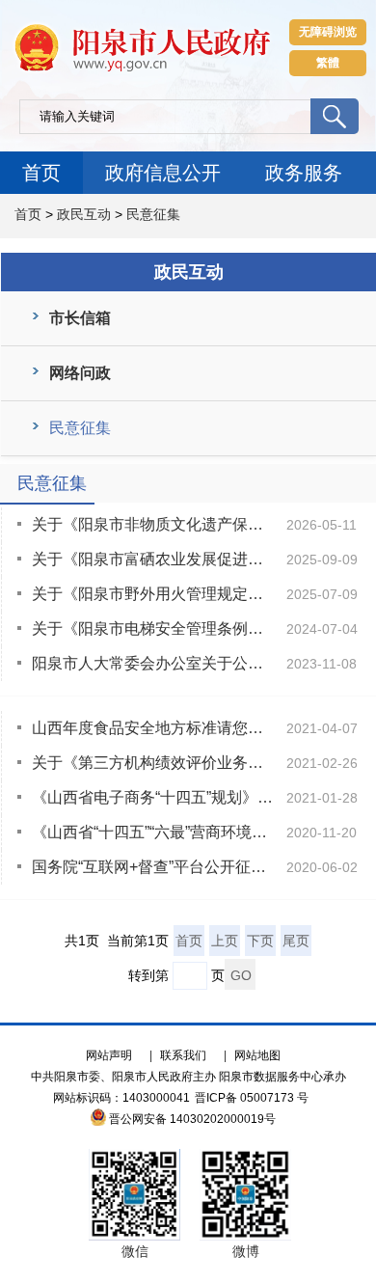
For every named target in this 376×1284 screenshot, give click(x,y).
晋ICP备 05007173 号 (252, 1098)
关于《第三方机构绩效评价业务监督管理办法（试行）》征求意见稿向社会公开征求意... (154, 762)
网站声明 (109, 1055)
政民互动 (84, 214)
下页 (260, 940)
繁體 (327, 62)
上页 (224, 940)
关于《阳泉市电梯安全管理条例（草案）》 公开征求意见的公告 (154, 628)
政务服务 (303, 172)
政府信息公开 (163, 172)
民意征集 (153, 214)
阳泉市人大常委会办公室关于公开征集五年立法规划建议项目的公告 (154, 663)
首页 (41, 172)
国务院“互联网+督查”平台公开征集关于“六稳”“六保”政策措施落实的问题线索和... (154, 867)
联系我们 (183, 1055)
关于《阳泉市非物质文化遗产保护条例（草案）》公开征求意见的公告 (154, 524)
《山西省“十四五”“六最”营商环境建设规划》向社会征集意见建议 (154, 832)
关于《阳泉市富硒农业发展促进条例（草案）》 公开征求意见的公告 (154, 559)
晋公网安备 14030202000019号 (192, 1119)
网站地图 (257, 1055)
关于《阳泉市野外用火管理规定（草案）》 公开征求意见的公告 (154, 594)
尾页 (295, 940)
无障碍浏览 (328, 32)
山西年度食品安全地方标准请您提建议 (154, 728)
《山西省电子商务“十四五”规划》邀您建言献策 (154, 797)
